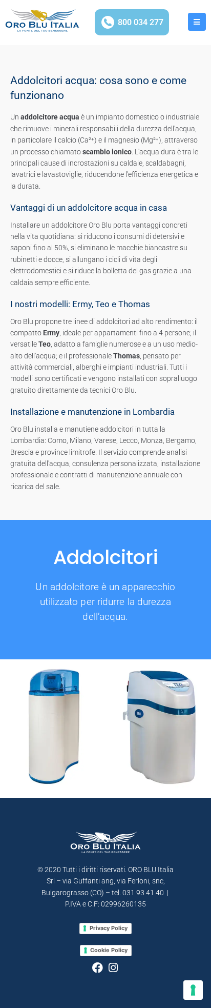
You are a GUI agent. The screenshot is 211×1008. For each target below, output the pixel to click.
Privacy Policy (109, 928)
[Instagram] (113, 967)
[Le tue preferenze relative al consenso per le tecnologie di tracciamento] (193, 990)
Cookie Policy (109, 950)
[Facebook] (97, 967)
